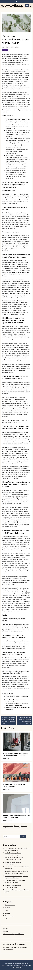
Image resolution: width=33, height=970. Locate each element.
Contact (5, 928)
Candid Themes (16, 967)
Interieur (5, 50)
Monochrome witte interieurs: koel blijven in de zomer (16, 816)
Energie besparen (10, 905)
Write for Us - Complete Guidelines (13, 934)
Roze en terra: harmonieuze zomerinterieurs (14, 785)
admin (17, 47)
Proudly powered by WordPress (11, 965)
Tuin (6, 918)
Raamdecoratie (9, 916)
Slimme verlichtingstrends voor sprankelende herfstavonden (15, 754)
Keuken (7, 910)
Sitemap (5, 931)
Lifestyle (7, 913)
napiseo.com (8, 949)
